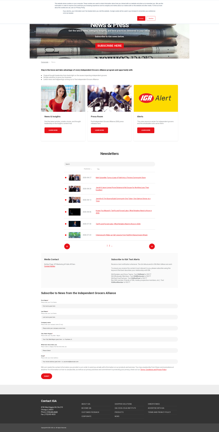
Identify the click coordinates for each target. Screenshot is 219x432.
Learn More (53, 130)
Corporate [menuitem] (86, 416)
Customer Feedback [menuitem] (90, 412)
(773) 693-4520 (52, 412)
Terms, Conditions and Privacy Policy (153, 370)
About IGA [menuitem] (86, 404)
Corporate (44, 62)
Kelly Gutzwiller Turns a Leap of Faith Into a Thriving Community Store (121, 178)
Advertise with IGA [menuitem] (156, 408)
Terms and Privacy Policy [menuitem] (159, 412)
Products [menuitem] (119, 412)
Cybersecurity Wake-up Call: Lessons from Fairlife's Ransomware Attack (121, 235)
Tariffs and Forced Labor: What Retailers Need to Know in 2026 (118, 224)
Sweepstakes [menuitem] (154, 404)
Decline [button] (151, 18)
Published (87, 169)
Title (98, 169)
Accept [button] (141, 18)
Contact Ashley (49, 266)
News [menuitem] (117, 416)
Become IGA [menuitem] (86, 408)
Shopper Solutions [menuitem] (123, 404)
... (111, 245)
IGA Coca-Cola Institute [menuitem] (125, 408)
